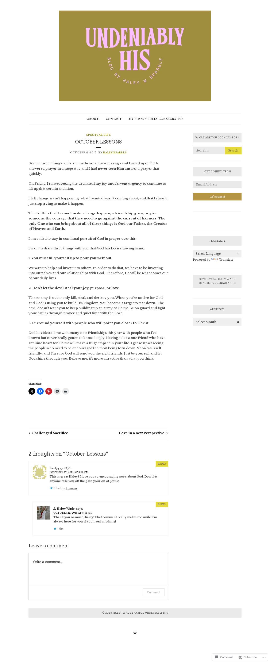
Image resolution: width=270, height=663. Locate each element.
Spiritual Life (98, 134)
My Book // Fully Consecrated (156, 118)
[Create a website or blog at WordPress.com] (135, 632)
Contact (114, 118)
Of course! (217, 197)
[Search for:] (217, 150)
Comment (153, 592)
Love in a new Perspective (142, 433)
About (93, 118)
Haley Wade (66, 508)
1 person (71, 488)
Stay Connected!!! (217, 171)
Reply (162, 463)
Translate (226, 259)
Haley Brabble (115, 152)
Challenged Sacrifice (50, 433)
